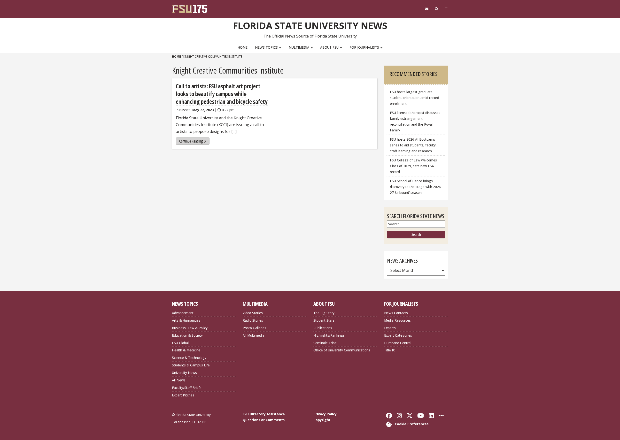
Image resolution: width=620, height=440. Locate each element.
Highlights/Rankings (329, 335)
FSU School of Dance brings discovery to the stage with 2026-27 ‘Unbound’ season (416, 187)
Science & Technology (189, 357)
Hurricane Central (397, 343)
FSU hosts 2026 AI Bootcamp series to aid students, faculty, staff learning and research (413, 145)
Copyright (322, 419)
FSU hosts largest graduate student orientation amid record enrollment (414, 98)
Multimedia (299, 47)
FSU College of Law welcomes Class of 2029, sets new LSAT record (413, 166)
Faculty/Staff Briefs (187, 387)
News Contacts (396, 313)
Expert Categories (398, 335)
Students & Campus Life (191, 365)
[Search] (437, 9)
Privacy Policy (325, 414)
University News (184, 372)
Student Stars (323, 320)
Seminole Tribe (325, 343)
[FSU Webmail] (427, 9)
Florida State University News (310, 25)
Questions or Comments (264, 419)
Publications (322, 328)
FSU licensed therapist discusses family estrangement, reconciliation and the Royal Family (415, 121)
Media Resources (397, 320)
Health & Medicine (186, 350)
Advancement (183, 313)
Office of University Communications (341, 350)
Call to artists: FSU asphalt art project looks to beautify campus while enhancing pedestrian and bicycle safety (222, 94)
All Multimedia (253, 335)
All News (179, 380)
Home (243, 47)
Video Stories (253, 313)
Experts (390, 328)
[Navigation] (446, 9)
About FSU (330, 47)
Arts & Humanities (186, 320)
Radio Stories (253, 320)
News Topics (267, 47)
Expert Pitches (183, 395)
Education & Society (187, 335)
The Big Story (323, 313)
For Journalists (364, 47)
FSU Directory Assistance (264, 414)
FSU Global (180, 343)
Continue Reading (191, 141)
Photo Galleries (254, 328)
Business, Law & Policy (190, 328)
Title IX (389, 350)
